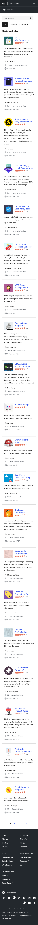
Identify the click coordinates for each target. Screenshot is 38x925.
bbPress (6, 879)
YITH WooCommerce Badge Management (22, 39)
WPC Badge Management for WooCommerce (22, 286)
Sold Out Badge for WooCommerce (23, 79)
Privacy (5, 847)
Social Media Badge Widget (21, 552)
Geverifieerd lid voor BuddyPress (22, 207)
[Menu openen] (34, 3)
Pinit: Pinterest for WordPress (21, 669)
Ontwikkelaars (7, 861)
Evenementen (25, 857)
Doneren (24, 861)
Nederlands (11, 893)
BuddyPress (8, 883)
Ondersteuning (7, 857)
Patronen (23, 847)
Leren (4, 853)
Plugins (22, 843)
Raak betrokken (26, 853)
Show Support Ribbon (21, 441)
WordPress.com (9, 872)
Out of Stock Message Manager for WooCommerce (23, 245)
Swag (23, 865)
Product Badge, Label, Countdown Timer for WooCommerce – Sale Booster (23, 166)
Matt (5, 875)
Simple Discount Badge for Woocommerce (22, 788)
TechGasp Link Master (20, 511)
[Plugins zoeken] (31, 18)
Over (4, 835)
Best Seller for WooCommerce (23, 750)
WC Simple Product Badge (21, 709)
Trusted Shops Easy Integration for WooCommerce (24, 120)
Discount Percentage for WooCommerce (22, 593)
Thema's (23, 839)
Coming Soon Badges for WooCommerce (22, 324)
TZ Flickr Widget (22, 404)
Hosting (5, 843)
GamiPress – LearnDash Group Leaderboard (23, 476)
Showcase (24, 835)
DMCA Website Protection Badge (23, 365)
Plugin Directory (7, 10)
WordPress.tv (8, 865)
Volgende (26, 823)
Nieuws (5, 839)
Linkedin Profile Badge (21, 631)
